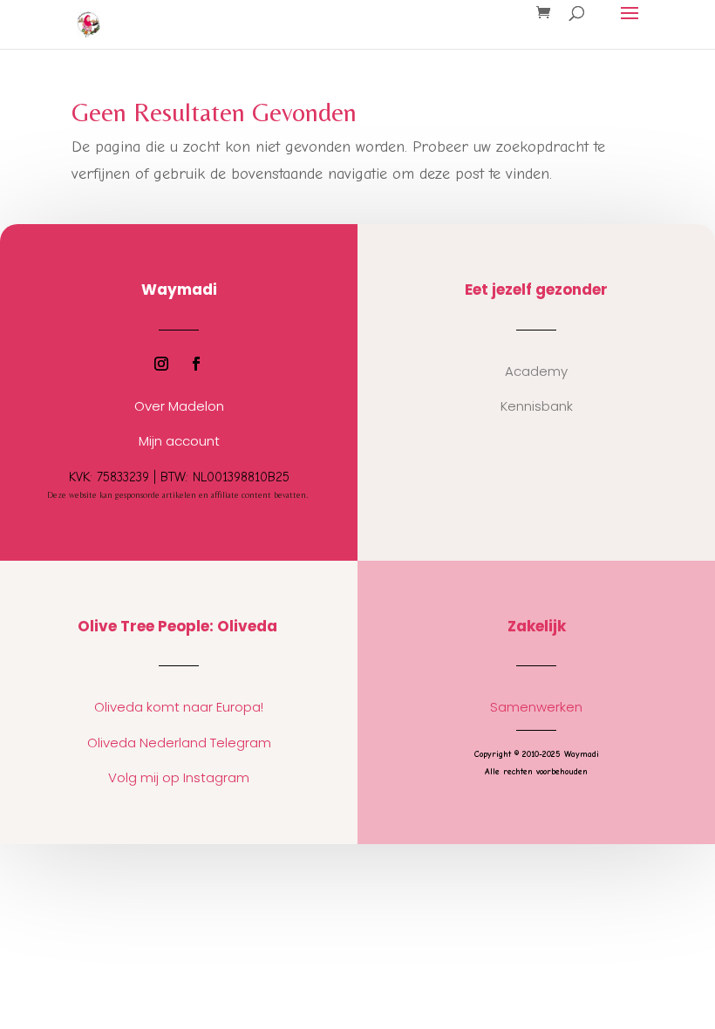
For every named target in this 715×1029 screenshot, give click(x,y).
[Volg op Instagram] (161, 364)
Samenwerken (536, 707)
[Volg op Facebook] (196, 364)
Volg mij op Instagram (178, 777)
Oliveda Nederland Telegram (179, 742)
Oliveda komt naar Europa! (178, 707)
